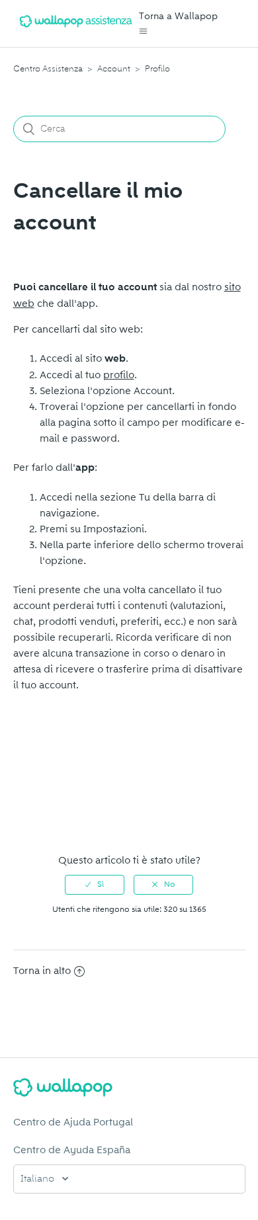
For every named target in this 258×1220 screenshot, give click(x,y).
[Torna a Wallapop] (129, 1090)
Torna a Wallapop (178, 16)
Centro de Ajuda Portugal (73, 1122)
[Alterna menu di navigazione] (143, 31)
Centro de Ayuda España (71, 1150)
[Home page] (76, 29)
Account (113, 68)
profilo (118, 375)
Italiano (39, 1179)
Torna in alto (42, 970)
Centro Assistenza (48, 68)
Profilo (157, 68)
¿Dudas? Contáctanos (70, 818)
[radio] (94, 885)
